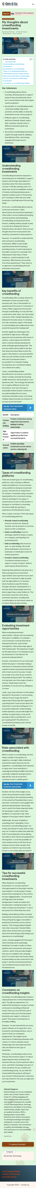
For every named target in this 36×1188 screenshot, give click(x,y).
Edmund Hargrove (11, 1089)
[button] (8, 1136)
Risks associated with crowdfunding (16, 76)
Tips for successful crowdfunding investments (15, 79)
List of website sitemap (11, 1171)
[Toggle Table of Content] (30, 59)
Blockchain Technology (12, 1156)
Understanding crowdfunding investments (13, 65)
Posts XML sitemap (9, 1177)
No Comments (18, 33)
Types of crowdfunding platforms (15, 71)
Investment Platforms (8, 18)
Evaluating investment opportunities (16, 74)
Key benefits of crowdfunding (13, 69)
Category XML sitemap (11, 1174)
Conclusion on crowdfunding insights (16, 83)
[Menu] (33, 4)
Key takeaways (10, 62)
